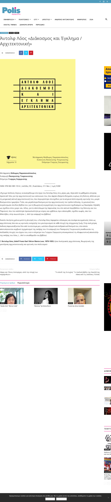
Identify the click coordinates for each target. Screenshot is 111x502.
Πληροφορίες (61, 499)
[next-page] (4, 310)
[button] (106, 20)
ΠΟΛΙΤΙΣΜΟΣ (24, 19)
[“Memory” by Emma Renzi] (50, 296)
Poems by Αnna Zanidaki (76, 306)
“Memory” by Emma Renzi (42, 306)
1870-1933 (49, 241)
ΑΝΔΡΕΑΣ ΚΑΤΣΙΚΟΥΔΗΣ (64, 19)
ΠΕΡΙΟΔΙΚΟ (40, 25)
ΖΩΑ (91, 19)
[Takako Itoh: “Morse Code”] (16, 296)
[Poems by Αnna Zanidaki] (84, 296)
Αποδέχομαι (50, 499)
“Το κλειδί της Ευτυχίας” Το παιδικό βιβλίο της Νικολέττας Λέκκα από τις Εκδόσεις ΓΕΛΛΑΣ (77, 273)
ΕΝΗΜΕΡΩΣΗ (9, 19)
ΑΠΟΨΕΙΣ (107, 449)
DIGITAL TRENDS (10, 25)
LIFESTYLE (46, 19)
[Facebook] (100, 1)
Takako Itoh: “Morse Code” (9, 306)
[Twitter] (107, 1)
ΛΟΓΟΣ (11, 33)
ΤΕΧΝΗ (17, 33)
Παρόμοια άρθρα (7, 283)
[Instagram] (103, 1)
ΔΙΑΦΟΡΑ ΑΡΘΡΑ (26, 25)
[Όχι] (108, 497)
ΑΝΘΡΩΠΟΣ (82, 19)
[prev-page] (1, 310)
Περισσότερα (23, 283)
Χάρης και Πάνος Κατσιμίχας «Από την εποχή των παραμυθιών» (19, 273)
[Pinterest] (31, 53)
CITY (35, 19)
